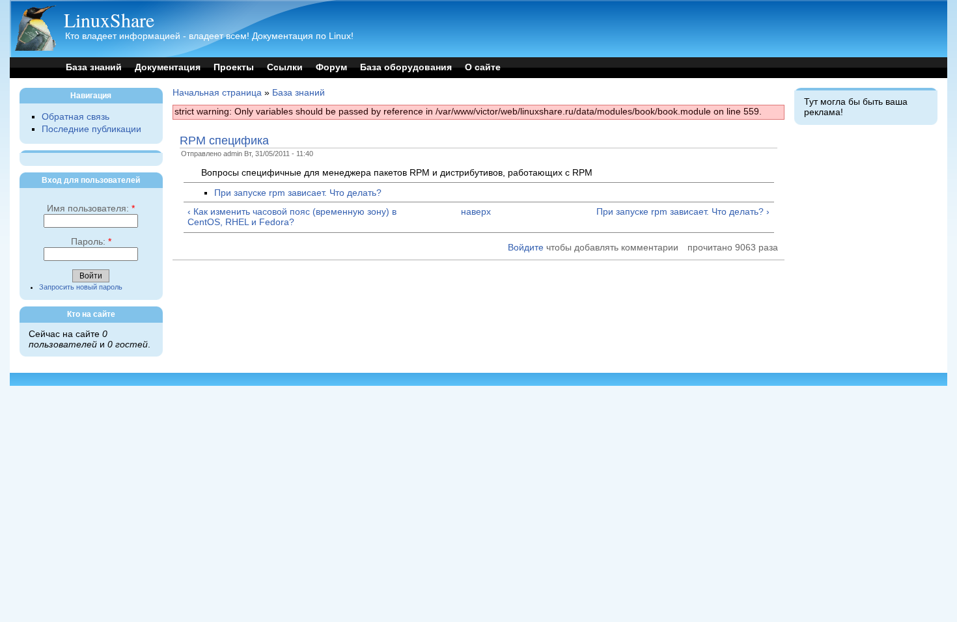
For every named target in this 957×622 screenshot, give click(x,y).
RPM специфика (224, 140)
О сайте (483, 67)
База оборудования (406, 67)
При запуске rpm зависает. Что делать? (297, 193)
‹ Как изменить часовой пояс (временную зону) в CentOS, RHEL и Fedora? (291, 217)
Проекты (234, 67)
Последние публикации (91, 129)
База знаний (94, 67)
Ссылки (285, 67)
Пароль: (91, 242)
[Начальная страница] (35, 48)
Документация (168, 67)
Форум (331, 67)
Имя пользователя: (91, 208)
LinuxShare (109, 20)
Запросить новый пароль (80, 287)
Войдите (526, 247)
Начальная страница (217, 93)
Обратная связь (75, 117)
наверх (476, 212)
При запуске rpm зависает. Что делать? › (682, 212)
